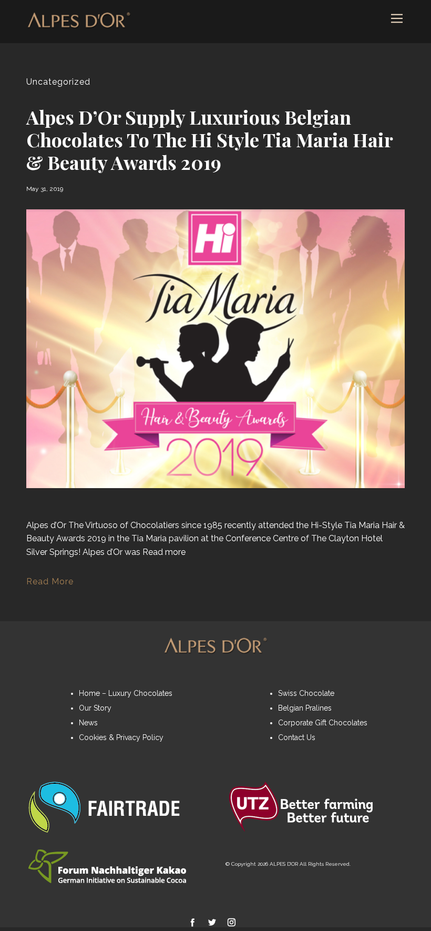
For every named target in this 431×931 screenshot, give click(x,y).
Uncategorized (58, 82)
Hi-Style (326, 525)
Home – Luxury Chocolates (125, 693)
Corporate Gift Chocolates (322, 723)
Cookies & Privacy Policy (121, 737)
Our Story (95, 708)
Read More (50, 581)
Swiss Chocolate (306, 693)
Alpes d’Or (46, 525)
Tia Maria (361, 525)
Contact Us (296, 737)
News (88, 723)
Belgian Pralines (305, 708)
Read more (164, 552)
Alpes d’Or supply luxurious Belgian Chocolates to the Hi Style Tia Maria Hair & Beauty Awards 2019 (209, 139)
